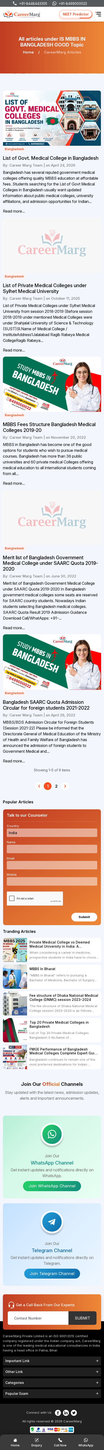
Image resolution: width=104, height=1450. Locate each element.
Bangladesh (14, 149)
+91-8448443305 (33, 3)
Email (11, 858)
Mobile (12, 874)
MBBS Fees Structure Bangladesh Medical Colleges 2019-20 (49, 427)
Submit (84, 917)
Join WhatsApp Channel (52, 1185)
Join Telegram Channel (52, 1273)
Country (14, 826)
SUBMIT (82, 1318)
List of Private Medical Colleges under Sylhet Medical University (45, 288)
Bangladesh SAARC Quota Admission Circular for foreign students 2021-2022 (46, 705)
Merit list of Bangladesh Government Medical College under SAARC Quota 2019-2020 (50, 563)
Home (28, 52)
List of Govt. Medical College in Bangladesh (50, 158)
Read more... (14, 211)
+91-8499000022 (73, 3)
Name (12, 842)
